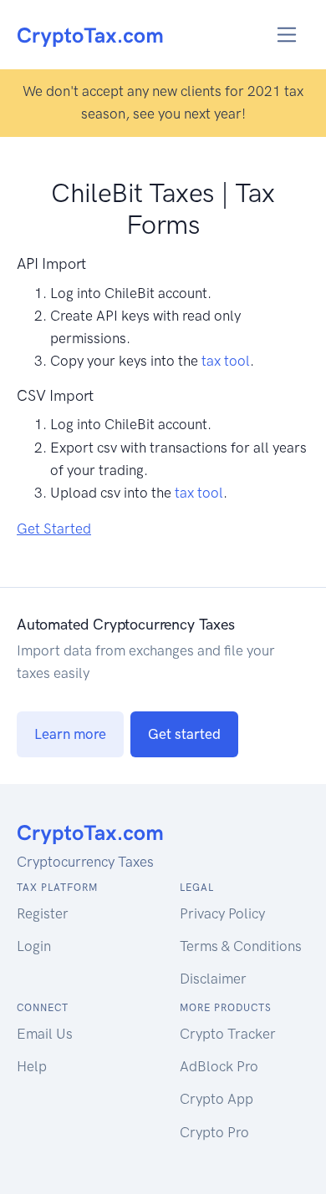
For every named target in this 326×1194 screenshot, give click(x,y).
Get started (184, 734)
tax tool (225, 360)
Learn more (70, 734)
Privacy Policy (222, 913)
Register (43, 913)
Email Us (45, 1033)
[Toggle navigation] (287, 34)
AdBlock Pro (219, 1066)
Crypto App (216, 1098)
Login (34, 946)
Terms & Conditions (241, 946)
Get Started (54, 528)
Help (32, 1066)
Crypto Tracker (228, 1033)
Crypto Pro (214, 1132)
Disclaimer (213, 978)
